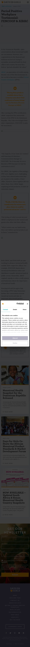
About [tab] (24, 309)
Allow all (15, 338)
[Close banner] (27, 304)
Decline (15, 343)
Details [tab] (15, 309)
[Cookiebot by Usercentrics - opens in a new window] (17, 304)
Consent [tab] (5, 309)
